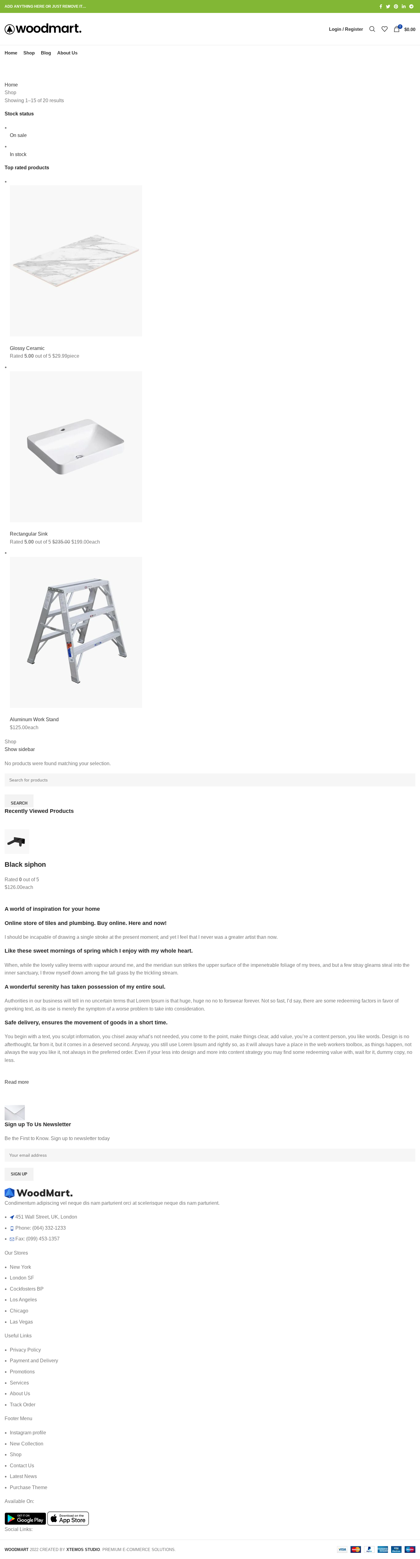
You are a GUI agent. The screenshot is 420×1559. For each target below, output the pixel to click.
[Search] (372, 29)
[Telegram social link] (411, 6)
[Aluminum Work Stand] (76, 632)
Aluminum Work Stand (34, 719)
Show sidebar (20, 749)
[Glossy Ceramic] (76, 260)
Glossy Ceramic (27, 348)
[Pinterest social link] (396, 6)
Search (19, 803)
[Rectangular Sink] (76, 446)
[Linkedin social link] (403, 6)
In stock (18, 154)
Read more (17, 1082)
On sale (18, 135)
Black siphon (25, 864)
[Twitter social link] (388, 6)
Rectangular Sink (29, 533)
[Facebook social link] (381, 6)
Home (11, 84)
